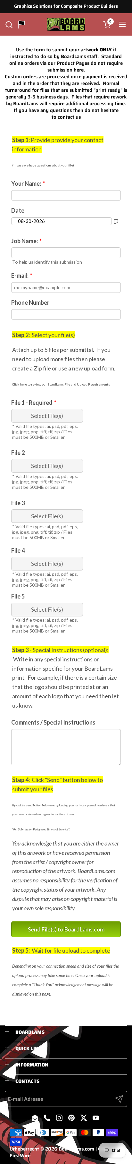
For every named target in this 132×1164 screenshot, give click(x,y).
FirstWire (20, 1156)
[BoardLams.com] (66, 24)
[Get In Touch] (22, 25)
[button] (9, 25)
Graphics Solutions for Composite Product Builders (66, 6)
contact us (69, 117)
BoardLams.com (76, 1149)
